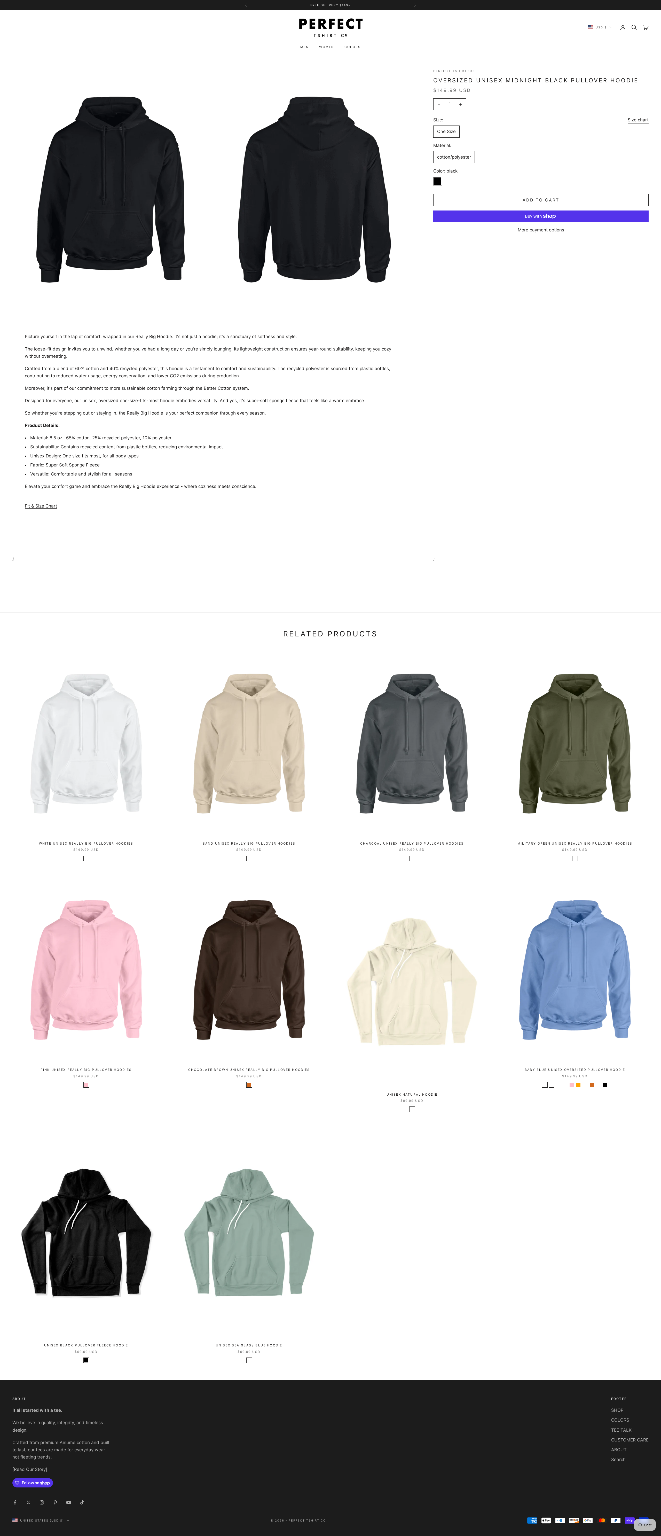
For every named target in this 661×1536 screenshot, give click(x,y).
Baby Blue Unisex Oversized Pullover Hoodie (575, 1070)
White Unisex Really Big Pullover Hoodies (86, 843)
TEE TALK (621, 1430)
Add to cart (541, 199)
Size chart (638, 119)
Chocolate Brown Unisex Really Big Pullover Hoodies (249, 1070)
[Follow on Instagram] (41, 1502)
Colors (352, 47)
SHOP (617, 1410)
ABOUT (619, 1449)
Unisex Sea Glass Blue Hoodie (249, 1345)
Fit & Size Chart (41, 506)
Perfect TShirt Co (453, 71)
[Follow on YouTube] (68, 1502)
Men (304, 47)
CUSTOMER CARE (630, 1440)
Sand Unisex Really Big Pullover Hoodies (249, 843)
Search (618, 1459)
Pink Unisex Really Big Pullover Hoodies (86, 1070)
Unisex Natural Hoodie (412, 1094)
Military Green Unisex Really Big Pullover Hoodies (574, 843)
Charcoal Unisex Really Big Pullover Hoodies (412, 843)
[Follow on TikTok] (82, 1502)
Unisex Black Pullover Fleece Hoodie (86, 1345)
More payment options (541, 229)
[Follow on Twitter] (28, 1502)
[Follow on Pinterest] (55, 1502)
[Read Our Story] (29, 1469)
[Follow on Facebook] (15, 1502)
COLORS (620, 1420)
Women (326, 47)
